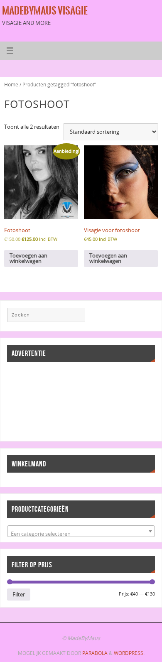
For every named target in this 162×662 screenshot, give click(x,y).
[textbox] (80, 534)
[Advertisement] (44, 401)
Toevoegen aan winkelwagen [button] (28, 258)
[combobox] (81, 531)
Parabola (95, 653)
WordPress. (129, 653)
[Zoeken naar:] (46, 315)
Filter (18, 594)
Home (11, 84)
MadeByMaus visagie (45, 11)
